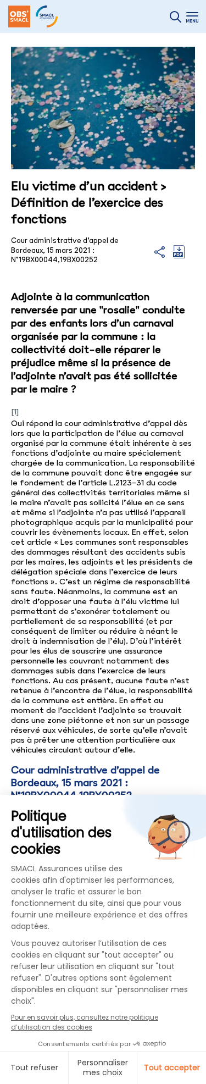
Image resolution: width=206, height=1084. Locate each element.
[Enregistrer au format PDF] (179, 256)
